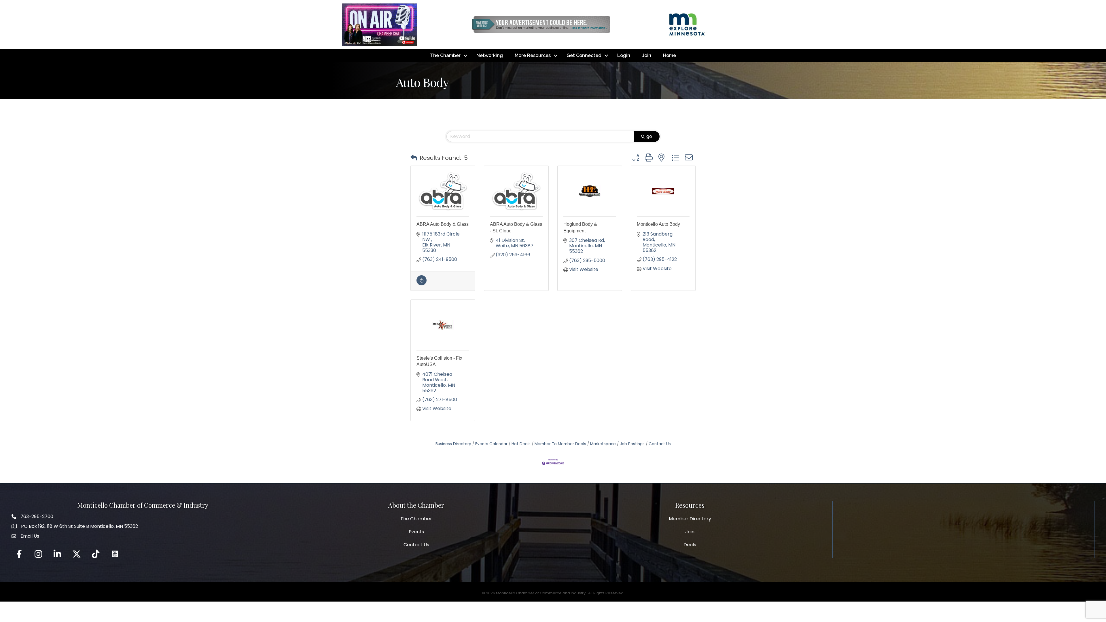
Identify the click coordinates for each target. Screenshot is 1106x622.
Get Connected (584, 55)
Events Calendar (491, 444)
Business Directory (453, 444)
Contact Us (660, 444)
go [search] (649, 136)
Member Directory (690, 518)
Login (623, 55)
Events (416, 531)
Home (669, 55)
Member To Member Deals (560, 444)
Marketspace (603, 444)
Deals (689, 544)
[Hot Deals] (421, 283)
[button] (413, 158)
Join (646, 55)
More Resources (533, 55)
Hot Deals (521, 444)
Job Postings (632, 444)
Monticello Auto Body (658, 224)
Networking (489, 55)
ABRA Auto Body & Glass (442, 224)
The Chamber (445, 55)
